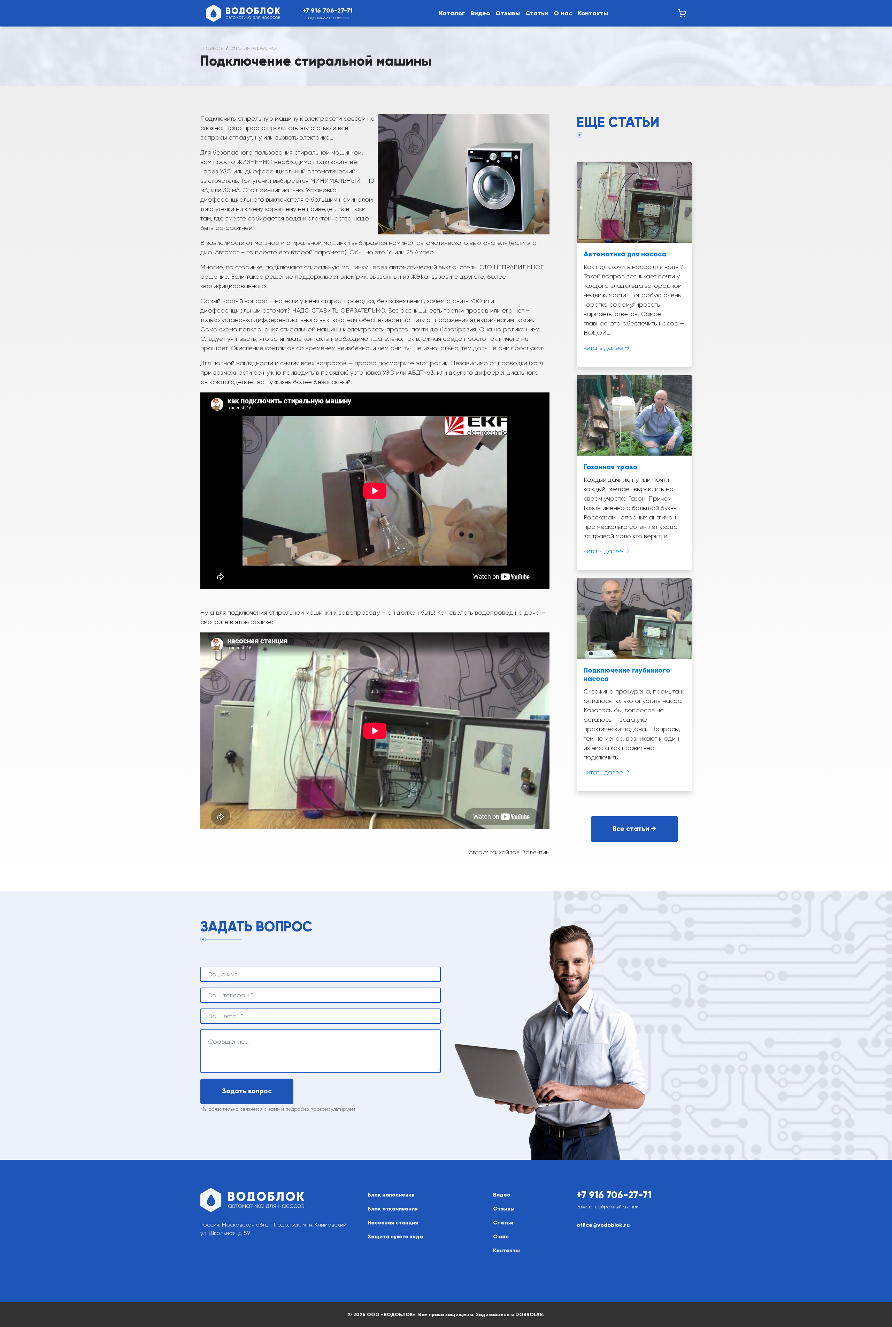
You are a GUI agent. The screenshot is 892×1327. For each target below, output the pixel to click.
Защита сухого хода (395, 1236)
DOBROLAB (529, 1315)
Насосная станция (393, 1222)
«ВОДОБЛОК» (398, 1315)
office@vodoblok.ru (603, 1225)
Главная (212, 47)
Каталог (452, 13)
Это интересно (253, 47)
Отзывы (507, 13)
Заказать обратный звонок (607, 1206)
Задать (247, 1091)
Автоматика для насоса (625, 254)
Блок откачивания (393, 1208)
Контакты (593, 13)
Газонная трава (611, 467)
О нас (563, 13)
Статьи (536, 13)
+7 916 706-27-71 (614, 1195)
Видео (480, 13)
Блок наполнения (391, 1194)
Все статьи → (634, 829)
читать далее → (607, 347)
